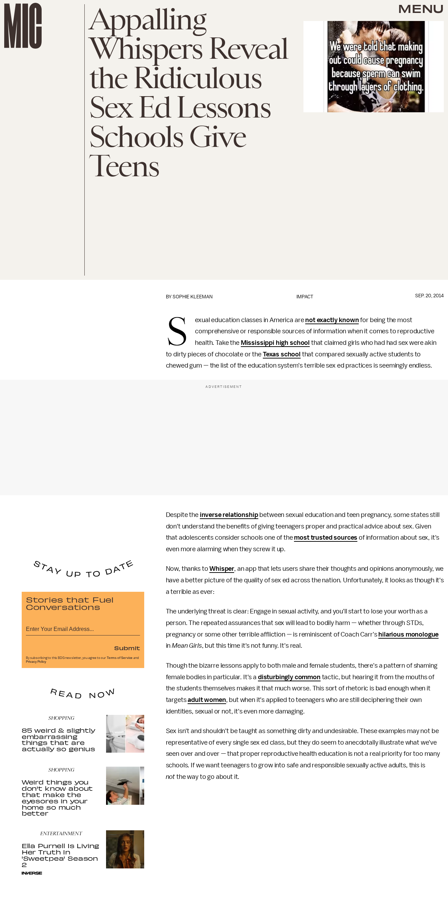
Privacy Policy (36, 661)
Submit (127, 647)
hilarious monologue (408, 634)
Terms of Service (120, 658)
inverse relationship (229, 514)
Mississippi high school (275, 342)
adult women (207, 699)
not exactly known (332, 320)
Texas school (282, 354)
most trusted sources (325, 537)
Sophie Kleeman (192, 296)
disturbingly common (289, 677)
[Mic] (23, 26)
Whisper (221, 568)
